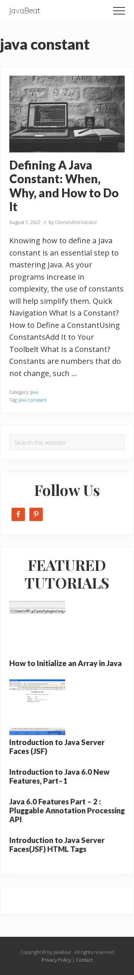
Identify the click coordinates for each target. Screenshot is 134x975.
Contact (84, 959)
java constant (33, 399)
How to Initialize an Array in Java (65, 663)
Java (34, 392)
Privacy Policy (56, 959)
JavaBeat (24, 10)
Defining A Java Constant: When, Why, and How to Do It (64, 186)
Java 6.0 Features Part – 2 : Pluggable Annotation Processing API (67, 810)
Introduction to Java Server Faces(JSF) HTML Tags (57, 844)
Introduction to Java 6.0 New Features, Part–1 (59, 776)
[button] (119, 10)
